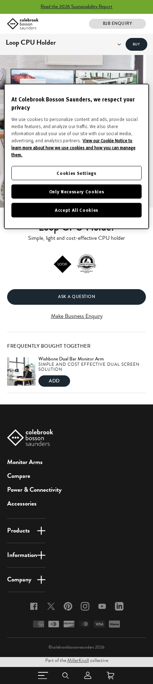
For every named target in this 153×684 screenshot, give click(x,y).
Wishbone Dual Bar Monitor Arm (71, 359)
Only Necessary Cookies (76, 191)
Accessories (22, 503)
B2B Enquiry (117, 24)
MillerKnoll (78, 660)
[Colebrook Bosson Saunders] (22, 23)
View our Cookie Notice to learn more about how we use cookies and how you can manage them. (73, 147)
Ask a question (76, 297)
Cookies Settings (76, 173)
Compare (18, 475)
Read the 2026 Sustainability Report (76, 6)
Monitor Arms (25, 462)
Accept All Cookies (76, 209)
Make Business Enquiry (76, 316)
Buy (136, 44)
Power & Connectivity (34, 489)
